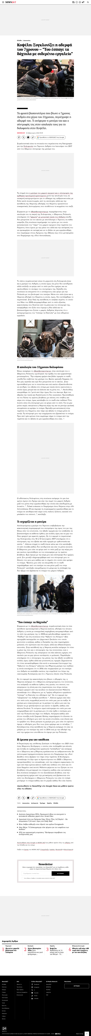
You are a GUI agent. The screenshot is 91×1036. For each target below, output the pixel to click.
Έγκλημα (42, 803)
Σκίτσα (4, 1010)
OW (47, 995)
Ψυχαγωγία (5, 1000)
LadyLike (48, 992)
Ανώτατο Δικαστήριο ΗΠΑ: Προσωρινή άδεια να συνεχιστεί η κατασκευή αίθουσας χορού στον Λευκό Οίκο (42, 815)
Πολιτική (4, 987)
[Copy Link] (33, 137)
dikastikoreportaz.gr (39, 212)
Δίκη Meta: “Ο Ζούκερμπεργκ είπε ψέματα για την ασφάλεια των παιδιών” (44, 828)
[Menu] (3, 2)
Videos (4, 1016)
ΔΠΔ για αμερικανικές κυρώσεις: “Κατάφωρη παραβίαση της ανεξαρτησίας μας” (42, 833)
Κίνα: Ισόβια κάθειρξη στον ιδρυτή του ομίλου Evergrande (41, 824)
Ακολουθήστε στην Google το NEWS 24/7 (31, 842)
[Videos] (77, 2)
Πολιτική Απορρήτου (22, 992)
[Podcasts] (80, 2)
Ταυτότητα (19, 987)
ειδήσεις (28, 789)
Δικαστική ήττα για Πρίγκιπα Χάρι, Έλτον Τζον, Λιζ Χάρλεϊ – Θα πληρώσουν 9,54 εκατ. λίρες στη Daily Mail (43, 820)
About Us (19, 984)
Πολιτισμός (5, 997)
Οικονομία (4, 995)
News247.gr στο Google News (45, 786)
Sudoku (52, 849)
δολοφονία (28, 146)
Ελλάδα (19, 40)
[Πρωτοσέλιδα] (73, 2)
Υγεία (3, 1002)
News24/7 (48, 984)
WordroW (58, 849)
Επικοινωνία (20, 995)
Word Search (68, 849)
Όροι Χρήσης (20, 989)
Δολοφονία (34, 803)
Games (26, 849)
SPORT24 (48, 987)
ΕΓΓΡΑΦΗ (77, 986)
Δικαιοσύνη (26, 40)
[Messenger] (28, 137)
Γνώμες (4, 992)
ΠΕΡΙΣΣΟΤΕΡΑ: (21, 811)
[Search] (88, 2)
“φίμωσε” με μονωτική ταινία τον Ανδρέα (47, 217)
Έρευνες (4, 1005)
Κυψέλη (49, 803)
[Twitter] (23, 137)
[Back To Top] (87, 1034)
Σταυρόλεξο (44, 849)
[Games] (83, 2)
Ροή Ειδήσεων (5, 1008)
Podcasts (4, 1013)
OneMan (48, 989)
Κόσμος (4, 989)
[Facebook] (19, 137)
